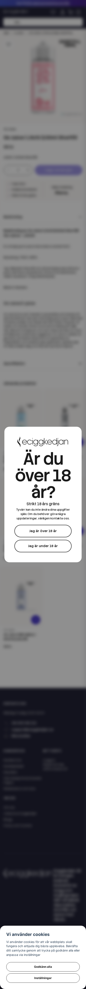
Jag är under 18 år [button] (43, 546)
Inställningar (43, 978)
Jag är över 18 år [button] (43, 531)
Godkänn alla (43, 966)
